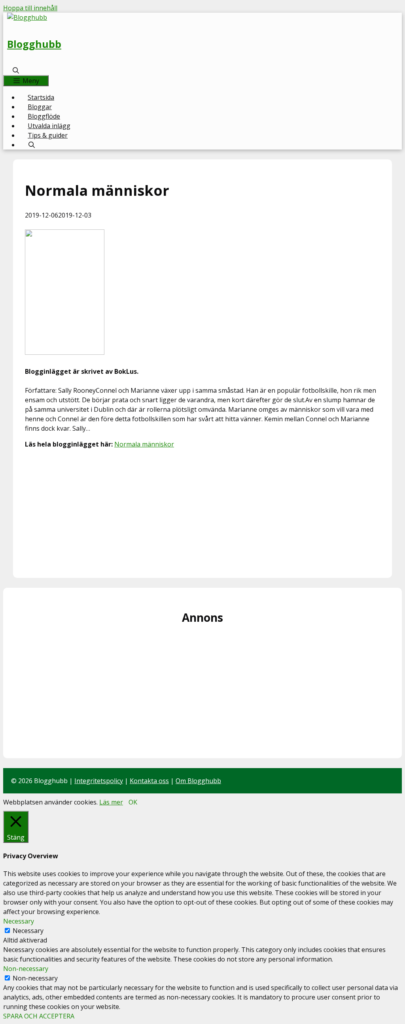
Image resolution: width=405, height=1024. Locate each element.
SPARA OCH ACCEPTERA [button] (38, 1016)
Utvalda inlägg (49, 125)
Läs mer (111, 802)
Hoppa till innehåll (30, 8)
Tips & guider (48, 135)
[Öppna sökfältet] (16, 70)
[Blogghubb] (27, 17)
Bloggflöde (44, 116)
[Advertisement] (202, 510)
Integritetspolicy (98, 780)
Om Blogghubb (198, 780)
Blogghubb (34, 44)
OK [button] (133, 802)
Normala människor (144, 444)
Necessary (28, 930)
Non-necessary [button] (25, 968)
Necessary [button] (18, 921)
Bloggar (40, 106)
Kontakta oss (149, 780)
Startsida (41, 97)
